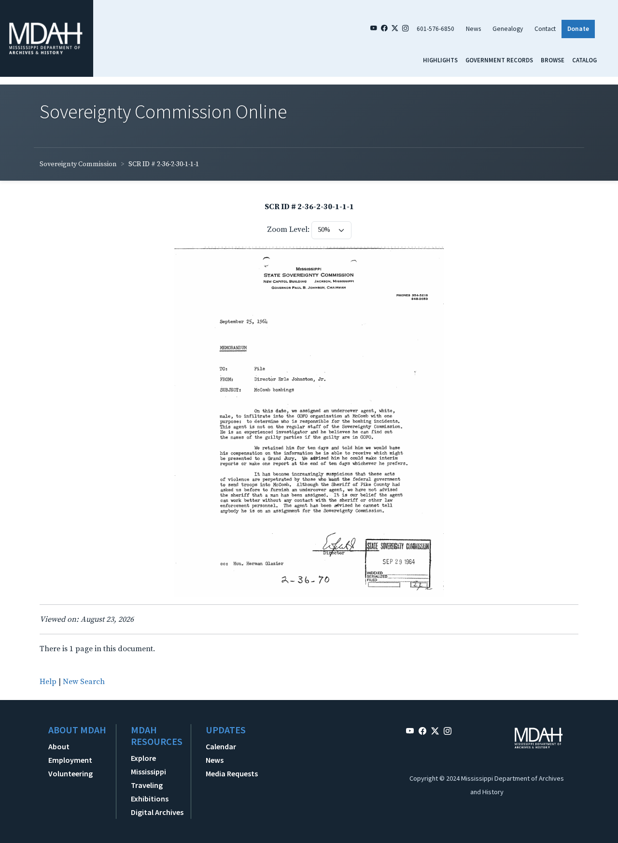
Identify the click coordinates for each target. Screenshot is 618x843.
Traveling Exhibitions (150, 791)
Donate (578, 29)
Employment (70, 760)
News (473, 29)
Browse (552, 60)
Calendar (221, 746)
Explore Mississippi (148, 764)
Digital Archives (157, 812)
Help (48, 681)
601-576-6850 (435, 29)
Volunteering (70, 773)
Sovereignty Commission (78, 164)
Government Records (499, 60)
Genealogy (507, 29)
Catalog (584, 60)
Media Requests (232, 773)
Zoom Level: (288, 229)
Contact (545, 29)
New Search (84, 681)
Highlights (440, 60)
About (59, 746)
